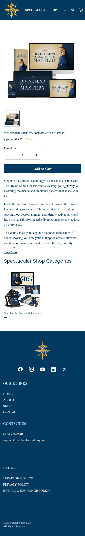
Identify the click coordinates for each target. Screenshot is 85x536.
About (8, 400)
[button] (65, 10)
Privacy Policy (16, 484)
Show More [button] (10, 252)
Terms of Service (18, 478)
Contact (10, 412)
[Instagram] (31, 369)
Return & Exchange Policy (26, 490)
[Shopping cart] (81, 10)
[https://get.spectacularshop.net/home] (12, 10)
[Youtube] (42, 369)
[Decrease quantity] (8, 155)
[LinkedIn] (53, 369)
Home (8, 393)
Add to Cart (42, 169)
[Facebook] (20, 369)
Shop (7, 406)
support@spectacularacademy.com (24, 440)
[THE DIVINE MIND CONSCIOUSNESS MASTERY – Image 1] (12, 118)
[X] (64, 369)
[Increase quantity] (36, 155)
